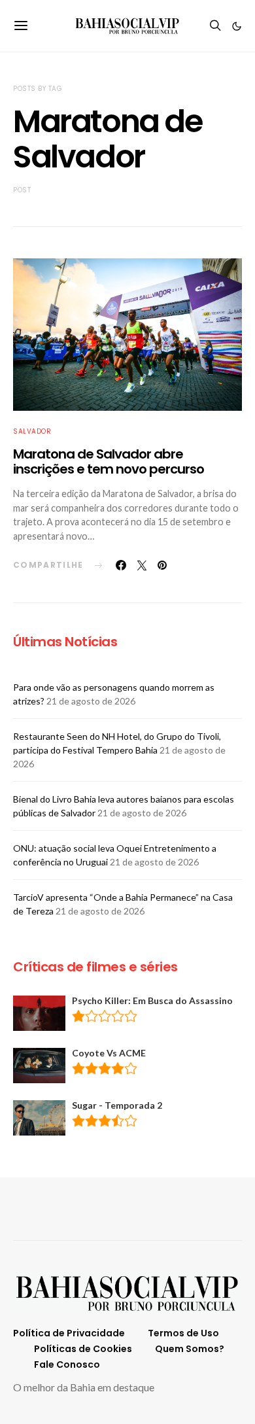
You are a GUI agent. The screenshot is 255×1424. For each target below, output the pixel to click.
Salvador (32, 431)
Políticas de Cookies (83, 1348)
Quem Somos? (189, 1348)
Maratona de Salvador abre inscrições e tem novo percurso (108, 461)
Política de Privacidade (69, 1333)
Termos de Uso (183, 1333)
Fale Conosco (67, 1364)
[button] (236, 26)
